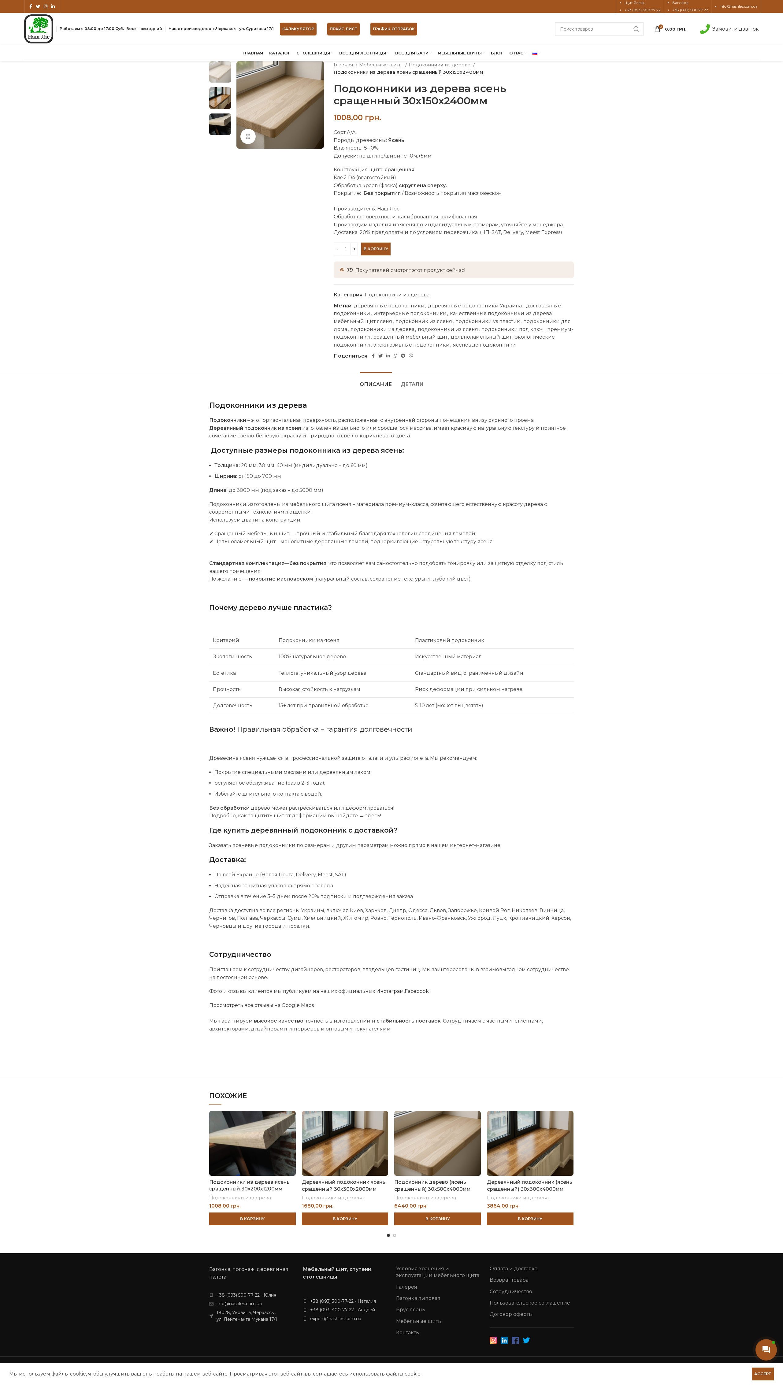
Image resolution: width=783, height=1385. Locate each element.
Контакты (408, 1332)
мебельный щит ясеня (363, 321)
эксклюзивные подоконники (411, 345)
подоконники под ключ (512, 329)
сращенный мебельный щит (410, 337)
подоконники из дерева (382, 329)
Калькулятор (298, 28)
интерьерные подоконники (410, 313)
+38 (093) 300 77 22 (643, 10)
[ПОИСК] (636, 29)
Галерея (406, 1287)
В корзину (376, 248)
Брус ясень (410, 1310)
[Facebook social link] (31, 6)
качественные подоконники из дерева (501, 313)
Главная (344, 65)
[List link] (251, 1295)
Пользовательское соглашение (530, 1303)
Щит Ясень (635, 2)
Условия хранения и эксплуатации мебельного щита (437, 1272)
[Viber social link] (411, 356)
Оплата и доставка (513, 1269)
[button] (252, 1218)
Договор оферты (511, 1314)
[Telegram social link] (403, 356)
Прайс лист (343, 28)
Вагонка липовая (418, 1298)
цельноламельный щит (481, 337)
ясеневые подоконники (484, 345)
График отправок (394, 28)
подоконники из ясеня (448, 329)
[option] (220, 72)
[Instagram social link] (45, 6)
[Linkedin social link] (53, 6)
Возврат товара (509, 1280)
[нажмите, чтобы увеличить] (248, 136)
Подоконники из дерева (440, 65)
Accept (762, 1373)
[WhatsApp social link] (395, 356)
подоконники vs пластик (487, 321)
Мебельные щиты (381, 65)
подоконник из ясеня (423, 321)
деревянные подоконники (389, 306)
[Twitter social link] (38, 6)
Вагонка (680, 2)
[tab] (376, 381)
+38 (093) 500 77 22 (690, 10)
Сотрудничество (511, 1291)
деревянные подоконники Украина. (475, 306)
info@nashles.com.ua (739, 6)
